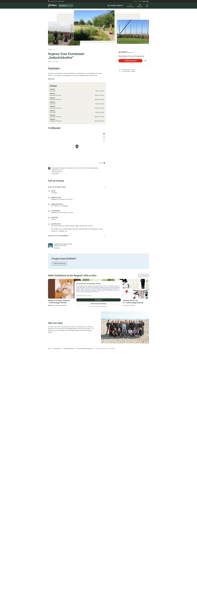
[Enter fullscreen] (104, 134)
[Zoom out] (104, 139)
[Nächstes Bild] (146, 289)
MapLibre (101, 163)
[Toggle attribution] (104, 163)
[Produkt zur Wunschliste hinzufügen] (145, 61)
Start (49, 348)
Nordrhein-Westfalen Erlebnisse (85, 348)
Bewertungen (146, 1)
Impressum (57, 247)
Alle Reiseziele (57, 348)
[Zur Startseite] (52, 5)
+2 (54, 49)
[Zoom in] (104, 137)
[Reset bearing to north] (104, 141)
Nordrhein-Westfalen (68, 348)
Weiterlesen (51, 78)
